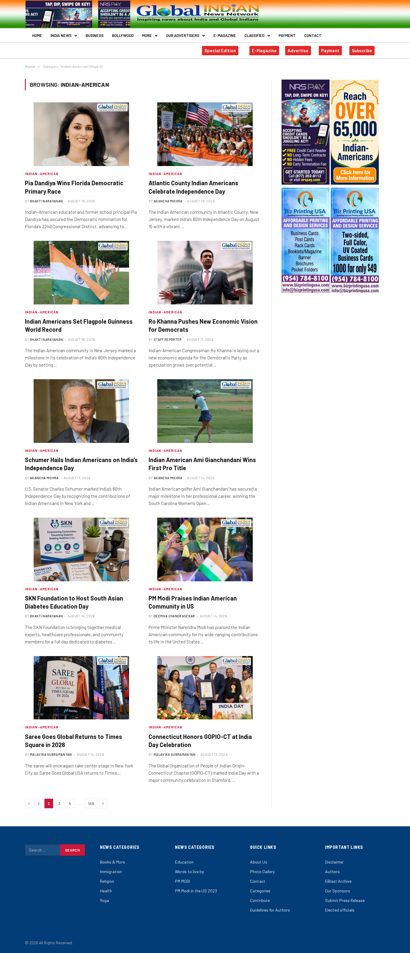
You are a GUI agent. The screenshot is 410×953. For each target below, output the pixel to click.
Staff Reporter (168, 339)
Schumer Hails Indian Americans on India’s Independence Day (81, 463)
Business (95, 35)
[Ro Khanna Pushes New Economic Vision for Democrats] (205, 272)
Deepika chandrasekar (174, 616)
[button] (63, 35)
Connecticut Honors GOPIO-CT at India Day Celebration (200, 740)
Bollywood (123, 35)
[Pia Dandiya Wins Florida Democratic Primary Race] (81, 134)
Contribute (260, 900)
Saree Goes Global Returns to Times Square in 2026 (73, 740)
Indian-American (42, 174)
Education (184, 861)
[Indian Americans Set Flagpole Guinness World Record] (81, 272)
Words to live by (189, 871)
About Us (258, 861)
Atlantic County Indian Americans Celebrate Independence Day (193, 187)
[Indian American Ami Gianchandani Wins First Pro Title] (205, 411)
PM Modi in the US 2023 (196, 890)
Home (37, 35)
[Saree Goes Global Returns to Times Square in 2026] (81, 688)
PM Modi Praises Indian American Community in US (193, 602)
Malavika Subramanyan (51, 754)
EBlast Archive (338, 881)
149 (91, 803)
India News (60, 35)
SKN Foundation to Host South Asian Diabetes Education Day (74, 602)
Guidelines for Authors (270, 909)
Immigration (111, 871)
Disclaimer (334, 861)
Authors (332, 871)
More (147, 35)
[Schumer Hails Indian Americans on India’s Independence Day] (81, 411)
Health (106, 890)
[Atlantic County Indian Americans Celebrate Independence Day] (205, 134)
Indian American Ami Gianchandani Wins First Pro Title (202, 463)
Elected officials (339, 909)
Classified (254, 35)
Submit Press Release (345, 900)
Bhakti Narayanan (46, 201)
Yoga (104, 900)
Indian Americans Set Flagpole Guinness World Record (79, 325)
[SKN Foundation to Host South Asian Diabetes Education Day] (81, 549)
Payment (287, 35)
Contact (312, 35)
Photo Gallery (262, 871)
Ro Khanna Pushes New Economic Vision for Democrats (203, 325)
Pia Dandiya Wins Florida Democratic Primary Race (74, 187)
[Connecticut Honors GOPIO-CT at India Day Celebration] (205, 688)
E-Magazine (224, 35)
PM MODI (182, 881)
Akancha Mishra (168, 201)
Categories (260, 890)
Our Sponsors (337, 890)
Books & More (112, 861)
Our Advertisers (182, 35)
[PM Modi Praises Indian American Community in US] (205, 549)
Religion (107, 881)
